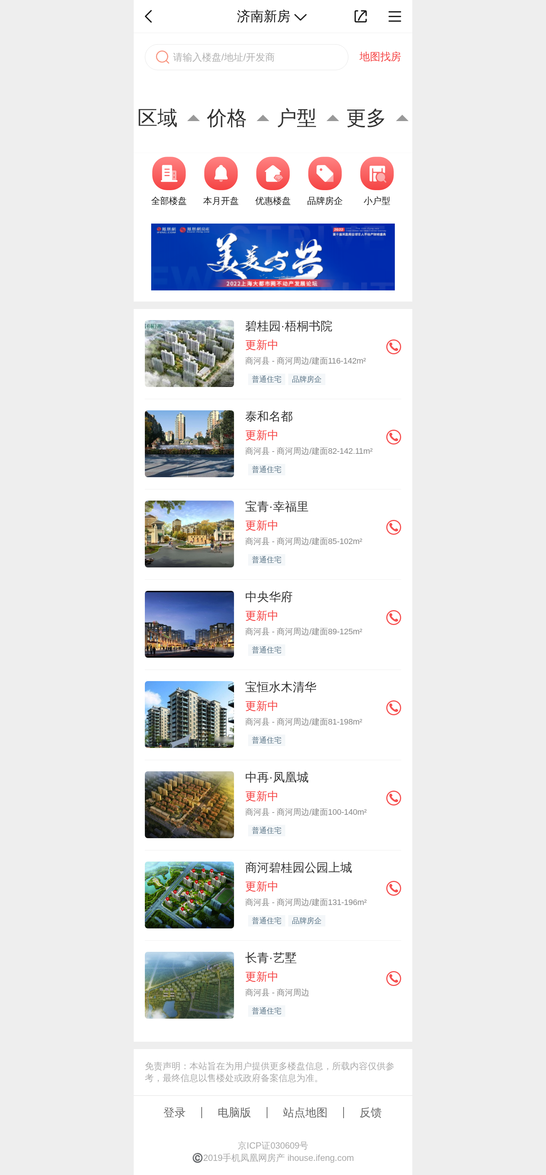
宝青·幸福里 (277, 506)
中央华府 (269, 596)
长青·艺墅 (271, 957)
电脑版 (234, 1112)
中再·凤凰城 (277, 777)
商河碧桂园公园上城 (298, 867)
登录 (174, 1112)
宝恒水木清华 (280, 687)
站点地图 (305, 1112)
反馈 (371, 1112)
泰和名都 (269, 416)
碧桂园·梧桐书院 (288, 326)
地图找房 (380, 56)
